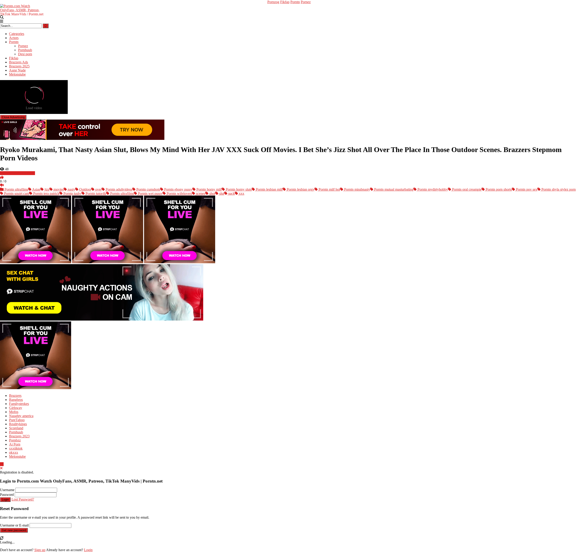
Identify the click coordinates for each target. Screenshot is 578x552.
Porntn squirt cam (16, 193)
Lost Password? (23, 499)
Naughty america (21, 416)
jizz (46, 189)
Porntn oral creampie (466, 189)
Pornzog (273, 2)
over (98, 189)
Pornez (306, 2)
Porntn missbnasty (356, 189)
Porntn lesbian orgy (300, 189)
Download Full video (19, 173)
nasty (71, 189)
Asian (35, 189)
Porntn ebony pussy (177, 189)
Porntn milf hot (329, 189)
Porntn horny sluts (238, 189)
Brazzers (15, 395)
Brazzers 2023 (19, 436)
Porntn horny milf (209, 189)
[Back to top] (2, 464)
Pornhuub (25, 50)
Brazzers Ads (18, 62)
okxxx (13, 452)
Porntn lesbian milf (269, 189)
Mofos (13, 412)
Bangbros (16, 400)
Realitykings (18, 424)
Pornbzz (15, 440)
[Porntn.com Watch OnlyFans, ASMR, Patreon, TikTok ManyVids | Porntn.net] (22, 9)
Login (5, 499)
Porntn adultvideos (118, 189)
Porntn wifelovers (179, 193)
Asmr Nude (17, 70)
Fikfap (284, 2)
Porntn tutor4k (95, 193)
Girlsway (15, 408)
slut (221, 193)
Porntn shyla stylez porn (558, 189)
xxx (241, 193)
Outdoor (84, 189)
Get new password (14, 530)
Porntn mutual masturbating (393, 189)
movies (58, 189)
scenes (200, 193)
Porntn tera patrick (45, 193)
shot (211, 193)
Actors (14, 38)
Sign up (39, 550)
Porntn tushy (72, 193)
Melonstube (17, 74)
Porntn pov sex (526, 189)
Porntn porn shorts (498, 189)
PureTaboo (17, 420)
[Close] (1, 468)
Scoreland (16, 428)
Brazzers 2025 (19, 66)
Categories (16, 34)
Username (7, 490)
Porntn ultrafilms (16, 189)
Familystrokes (19, 404)
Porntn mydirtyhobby (432, 189)
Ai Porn (14, 444)
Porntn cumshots (147, 189)
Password (7, 495)
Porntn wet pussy (150, 193)
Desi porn (25, 54)
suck (231, 193)
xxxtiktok (16, 448)
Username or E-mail (14, 525)
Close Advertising (13, 117)
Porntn (295, 2)
